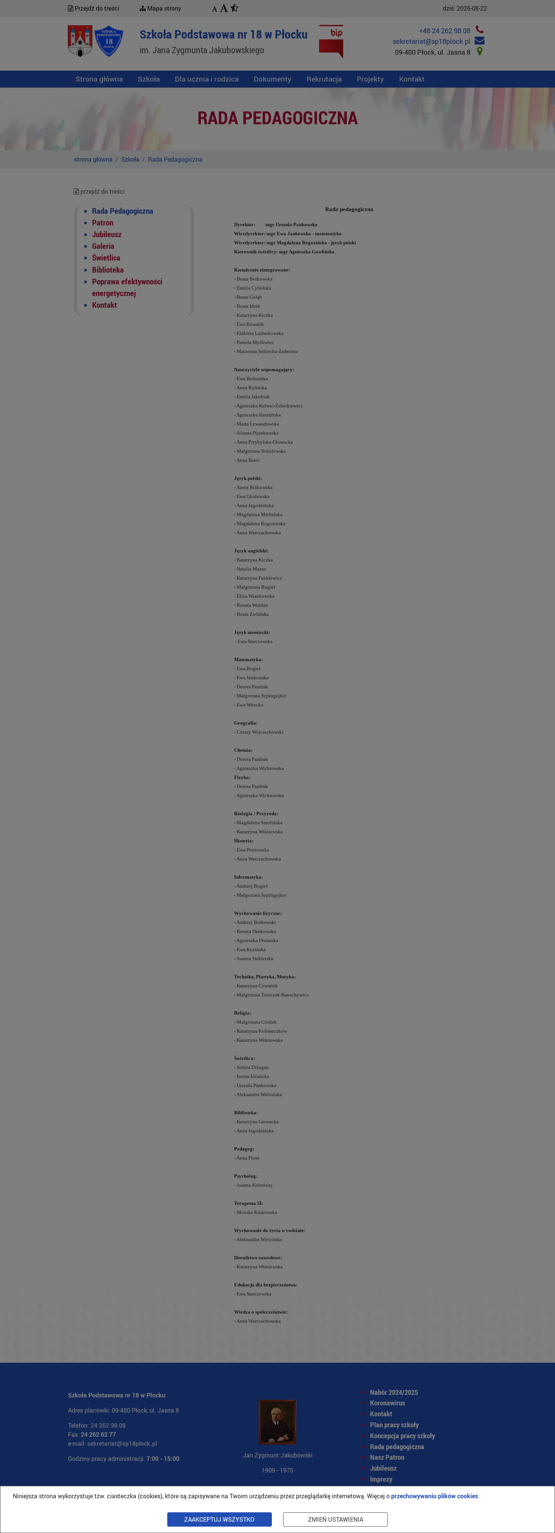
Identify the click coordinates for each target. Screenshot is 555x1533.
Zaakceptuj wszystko (219, 1519)
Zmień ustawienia (335, 1519)
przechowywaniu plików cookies (434, 1496)
